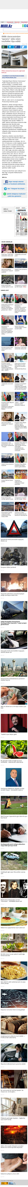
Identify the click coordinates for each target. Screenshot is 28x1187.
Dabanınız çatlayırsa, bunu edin (10, 1174)
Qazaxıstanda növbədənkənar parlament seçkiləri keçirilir (13, 679)
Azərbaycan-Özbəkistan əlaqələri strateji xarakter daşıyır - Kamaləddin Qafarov (12, 789)
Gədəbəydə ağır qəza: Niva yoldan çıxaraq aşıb (13, 872)
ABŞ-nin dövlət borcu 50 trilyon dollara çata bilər (13, 707)
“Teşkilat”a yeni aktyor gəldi (9, 734)
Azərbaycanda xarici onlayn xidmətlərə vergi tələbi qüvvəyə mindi (13, 844)
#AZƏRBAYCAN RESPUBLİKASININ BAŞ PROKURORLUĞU (13, 76)
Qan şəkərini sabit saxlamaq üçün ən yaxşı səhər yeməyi (13, 982)
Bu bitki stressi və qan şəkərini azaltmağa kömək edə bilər (13, 954)
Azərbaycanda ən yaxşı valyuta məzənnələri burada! (16, 33)
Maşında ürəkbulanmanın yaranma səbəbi (13, 1064)
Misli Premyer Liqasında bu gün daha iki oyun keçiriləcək (14, 817)
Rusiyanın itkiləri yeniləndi (8, 567)
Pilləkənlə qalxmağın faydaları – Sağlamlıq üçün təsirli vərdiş (13, 1118)
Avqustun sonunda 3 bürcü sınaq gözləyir (13, 1010)
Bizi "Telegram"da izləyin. (16, 188)
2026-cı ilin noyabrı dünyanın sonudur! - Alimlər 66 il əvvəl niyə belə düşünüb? (12, 1146)
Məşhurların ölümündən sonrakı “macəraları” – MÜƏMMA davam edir (11, 900)
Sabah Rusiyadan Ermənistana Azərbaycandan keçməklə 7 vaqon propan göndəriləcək (14, 623)
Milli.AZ (6, 26)
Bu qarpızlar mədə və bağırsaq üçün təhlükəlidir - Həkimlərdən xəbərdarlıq (12, 761)
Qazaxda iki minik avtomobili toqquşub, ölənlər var (12, 540)
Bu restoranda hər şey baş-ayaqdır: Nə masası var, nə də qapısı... (12, 1091)
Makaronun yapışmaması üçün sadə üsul (13, 927)
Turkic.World (24, 22)
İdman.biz (17, 22)
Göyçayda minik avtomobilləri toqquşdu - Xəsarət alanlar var (13, 651)
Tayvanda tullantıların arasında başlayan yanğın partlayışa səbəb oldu (12, 594)
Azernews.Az (10, 22)
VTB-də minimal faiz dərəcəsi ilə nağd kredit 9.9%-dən (13, 71)
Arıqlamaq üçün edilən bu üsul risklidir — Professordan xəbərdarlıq (13, 1036)
